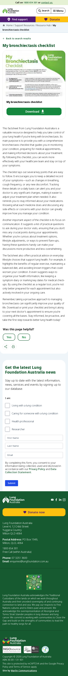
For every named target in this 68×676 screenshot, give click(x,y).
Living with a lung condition (27, 405)
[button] (58, 11)
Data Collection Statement (30, 470)
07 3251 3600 (19, 558)
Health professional (23, 421)
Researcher (18, 429)
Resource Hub (43, 25)
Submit (11, 483)
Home (9, 25)
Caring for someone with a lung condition (35, 413)
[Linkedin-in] (60, 499)
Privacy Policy (37, 469)
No (24, 337)
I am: (8, 398)
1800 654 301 (30, 2)
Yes (9, 337)
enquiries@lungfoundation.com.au (29, 561)
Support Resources (24, 25)
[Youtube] (52, 499)
